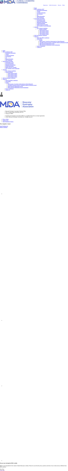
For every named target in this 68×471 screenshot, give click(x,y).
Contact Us (39, 47)
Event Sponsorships (41, 21)
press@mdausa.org (4, 126)
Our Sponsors (40, 13)
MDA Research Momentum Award (47, 43)
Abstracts (59, 5)
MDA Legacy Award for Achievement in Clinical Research (52, 41)
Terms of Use (5, 120)
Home (35, 8)
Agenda (38, 11)
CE (37, 15)
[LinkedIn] (35, 193)
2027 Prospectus (40, 17)
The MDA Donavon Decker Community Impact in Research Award (54, 42)
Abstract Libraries (43, 29)
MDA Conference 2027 (39, 9)
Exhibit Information (53, 5)
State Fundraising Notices (8, 121)
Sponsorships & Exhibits (39, 18)
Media (63, 5)
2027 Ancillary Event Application (44, 25)
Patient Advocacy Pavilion (42, 24)
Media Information (41, 16)
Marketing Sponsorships (42, 22)
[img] (35, 161)
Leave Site (2, 470)
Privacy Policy (6, 119)
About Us (36, 36)
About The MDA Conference (43, 37)
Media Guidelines (3, 127)
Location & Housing (41, 12)
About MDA (39, 39)
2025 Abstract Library (44, 31)
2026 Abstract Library (44, 30)
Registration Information (42, 10)
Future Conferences (41, 46)
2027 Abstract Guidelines (42, 28)
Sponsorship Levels (41, 19)
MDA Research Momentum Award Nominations (50, 44)
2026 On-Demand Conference (40, 35)
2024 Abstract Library (44, 33)
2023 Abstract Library (44, 34)
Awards (40, 40)
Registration (45, 5)
